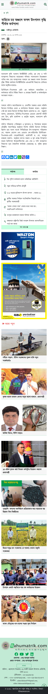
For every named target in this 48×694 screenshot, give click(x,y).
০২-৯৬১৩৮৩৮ (28, 675)
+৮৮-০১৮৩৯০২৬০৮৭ (35, 677)
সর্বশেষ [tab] (12, 171)
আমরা (24, 665)
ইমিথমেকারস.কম (24, 691)
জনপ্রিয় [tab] (35, 171)
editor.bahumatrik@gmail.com (24, 683)
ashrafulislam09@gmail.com (27, 680)
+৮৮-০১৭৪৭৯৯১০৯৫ (17, 677)
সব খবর (23, 227)
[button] (2, 4)
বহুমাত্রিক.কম (16, 689)
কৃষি (6, 13)
